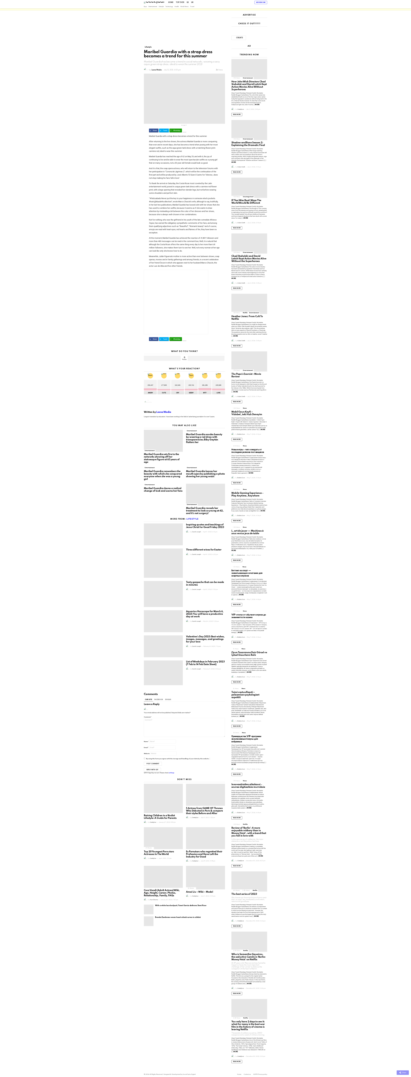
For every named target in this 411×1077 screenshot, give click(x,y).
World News (184, 6)
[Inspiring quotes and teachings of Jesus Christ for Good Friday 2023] (163, 534)
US (188, 2)
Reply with (152, 769)
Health (176, 6)
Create (239, 38)
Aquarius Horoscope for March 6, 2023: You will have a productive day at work (204, 614)
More (257, 104)
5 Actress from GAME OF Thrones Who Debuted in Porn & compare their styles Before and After (204, 811)
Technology (169, 6)
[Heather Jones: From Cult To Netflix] (249, 304)
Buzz (145, 6)
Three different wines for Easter (203, 550)
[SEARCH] (266, 6)
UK (192, 2)
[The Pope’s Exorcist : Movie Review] (249, 361)
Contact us (247, 1074)
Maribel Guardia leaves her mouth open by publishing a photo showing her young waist (205, 474)
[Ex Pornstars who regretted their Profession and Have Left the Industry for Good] (205, 838)
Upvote (162, 358)
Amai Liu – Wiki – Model (199, 892)
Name (146, 741)
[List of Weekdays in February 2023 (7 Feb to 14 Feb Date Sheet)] (163, 672)
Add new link (261, 2)
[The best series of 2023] (249, 881)
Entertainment (152, 6)
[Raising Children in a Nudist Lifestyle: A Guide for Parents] (163, 798)
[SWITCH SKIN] (263, 6)
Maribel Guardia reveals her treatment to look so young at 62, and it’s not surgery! (204, 511)
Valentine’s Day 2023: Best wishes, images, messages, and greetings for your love (205, 639)
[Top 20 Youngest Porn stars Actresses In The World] (163, 838)
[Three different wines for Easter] (163, 563)
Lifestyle (161, 6)
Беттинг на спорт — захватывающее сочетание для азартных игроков (246, 573)
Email (146, 747)
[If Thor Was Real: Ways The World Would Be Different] (249, 188)
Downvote (206, 358)
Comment (148, 717)
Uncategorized (248, 196)
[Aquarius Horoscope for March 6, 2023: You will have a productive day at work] (163, 621)
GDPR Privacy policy (260, 1074)
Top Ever (180, 2)
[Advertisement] (184, 30)
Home (170, 2)
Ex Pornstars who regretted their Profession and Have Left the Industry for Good (204, 854)
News (245, 408)
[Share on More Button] (184, 130)
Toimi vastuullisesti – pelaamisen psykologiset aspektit (245, 695)
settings (171, 773)
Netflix (245, 312)
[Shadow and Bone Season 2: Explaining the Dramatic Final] (249, 130)
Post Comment (153, 763)
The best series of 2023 (244, 894)
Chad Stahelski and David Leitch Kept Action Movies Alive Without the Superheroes (248, 258)
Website (147, 753)
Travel (192, 6)
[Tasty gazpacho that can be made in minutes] (163, 594)
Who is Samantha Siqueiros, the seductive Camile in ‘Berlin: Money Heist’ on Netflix (248, 957)
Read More (237, 114)
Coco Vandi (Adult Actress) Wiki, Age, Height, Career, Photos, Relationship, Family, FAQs (162, 893)
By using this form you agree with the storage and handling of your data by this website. (178, 758)
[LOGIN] (251, 2)
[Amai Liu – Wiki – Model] (205, 877)
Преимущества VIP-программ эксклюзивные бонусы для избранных (246, 739)
